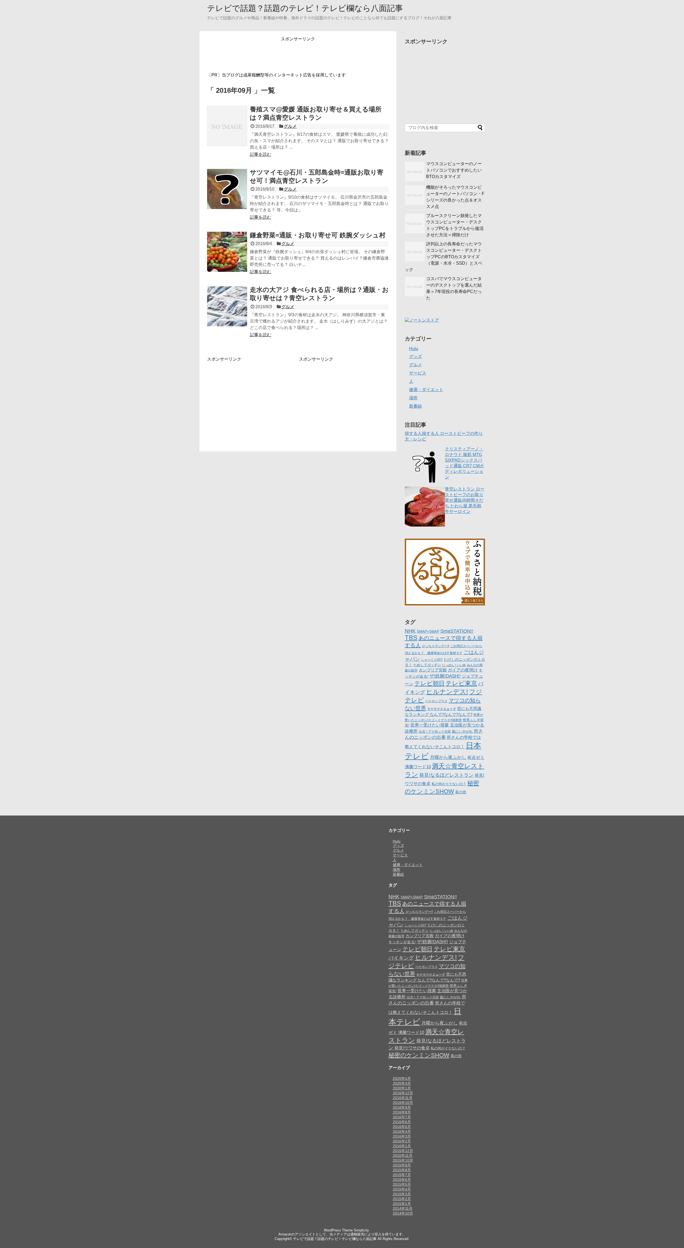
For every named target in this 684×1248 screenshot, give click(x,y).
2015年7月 (402, 1175)
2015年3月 (402, 1194)
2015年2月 (402, 1199)
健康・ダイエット (426, 389)
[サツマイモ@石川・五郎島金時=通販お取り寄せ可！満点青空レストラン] (227, 189)
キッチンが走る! (402, 942)
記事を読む (260, 154)
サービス (417, 373)
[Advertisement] (298, 54)
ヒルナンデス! (447, 691)
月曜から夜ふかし (448, 757)
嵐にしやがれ (462, 731)
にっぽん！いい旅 (454, 665)
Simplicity (361, 1230)
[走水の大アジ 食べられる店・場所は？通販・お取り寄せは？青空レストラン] (227, 306)
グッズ (415, 356)
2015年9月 (402, 1165)
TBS (411, 637)
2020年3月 (402, 1083)
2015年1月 (402, 1203)
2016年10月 (403, 1102)
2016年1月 (402, 1146)
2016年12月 (403, 1093)
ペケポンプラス (436, 701)
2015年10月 (403, 1160)
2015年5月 (402, 1184)
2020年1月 (402, 1088)
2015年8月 (402, 1170)
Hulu (413, 348)
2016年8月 (402, 1112)
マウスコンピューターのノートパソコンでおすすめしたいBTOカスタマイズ (454, 170)
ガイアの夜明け (463, 670)
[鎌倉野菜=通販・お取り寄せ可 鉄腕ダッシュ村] (227, 252)
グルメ (290, 126)
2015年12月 (403, 1151)
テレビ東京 (461, 683)
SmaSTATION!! (456, 631)
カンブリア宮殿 (433, 670)
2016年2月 (402, 1141)
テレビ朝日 (429, 683)
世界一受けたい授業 (429, 725)
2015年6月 (402, 1179)
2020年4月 (402, 1078)
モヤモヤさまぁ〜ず (441, 708)
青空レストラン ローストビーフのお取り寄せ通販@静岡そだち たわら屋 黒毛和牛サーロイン (464, 500)
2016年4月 (402, 1131)
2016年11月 (403, 1098)
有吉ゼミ (475, 757)
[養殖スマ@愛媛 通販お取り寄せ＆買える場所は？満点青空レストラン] (227, 126)
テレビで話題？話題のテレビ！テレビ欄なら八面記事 (305, 8)
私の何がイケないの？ (449, 784)
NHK (410, 631)
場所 (413, 398)
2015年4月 (402, 1189)
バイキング (401, 958)
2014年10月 (403, 1213)
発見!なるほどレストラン (446, 775)
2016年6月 (402, 1122)
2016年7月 (402, 1117)
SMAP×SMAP (428, 631)
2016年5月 (402, 1127)
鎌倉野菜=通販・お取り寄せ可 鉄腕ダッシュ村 (318, 235)
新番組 (415, 406)
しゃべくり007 (432, 659)
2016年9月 (402, 1107)
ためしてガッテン (427, 665)
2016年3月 (402, 1136)
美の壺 (460, 792)
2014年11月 (403, 1208)
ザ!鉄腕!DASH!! (445, 676)
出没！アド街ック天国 (435, 731)
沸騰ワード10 (418, 766)
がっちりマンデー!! (435, 646)
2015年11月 (403, 1155)
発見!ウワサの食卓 (412, 1048)
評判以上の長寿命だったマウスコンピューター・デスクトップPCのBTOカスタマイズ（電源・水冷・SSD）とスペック (443, 257)
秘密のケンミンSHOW (418, 1055)
